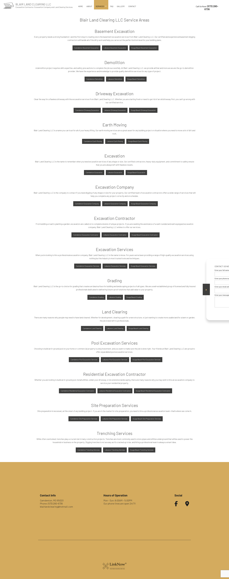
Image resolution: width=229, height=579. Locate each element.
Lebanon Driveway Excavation (115, 110)
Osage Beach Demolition (136, 79)
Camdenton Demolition (94, 79)
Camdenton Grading (96, 297)
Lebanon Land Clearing (115, 328)
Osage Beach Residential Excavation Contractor (153, 391)
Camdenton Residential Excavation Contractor (77, 391)
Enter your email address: (186, 287)
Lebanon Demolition (115, 79)
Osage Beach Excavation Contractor (145, 235)
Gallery (121, 6)
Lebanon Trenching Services (115, 450)
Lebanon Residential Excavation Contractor (115, 391)
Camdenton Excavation (94, 172)
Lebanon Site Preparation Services (115, 419)
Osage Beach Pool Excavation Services (147, 360)
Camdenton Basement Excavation (86, 48)
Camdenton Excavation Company (87, 204)
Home (80, 6)
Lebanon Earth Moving (115, 141)
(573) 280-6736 (55, 503)
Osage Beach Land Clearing (138, 328)
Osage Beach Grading (134, 297)
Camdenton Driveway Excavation (87, 110)
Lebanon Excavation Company (115, 204)
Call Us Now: (207, 8)
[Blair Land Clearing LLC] (9, 5)
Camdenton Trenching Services (89, 450)
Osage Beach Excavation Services (143, 266)
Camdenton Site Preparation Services (83, 419)
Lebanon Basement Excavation (115, 48)
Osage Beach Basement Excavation (144, 48)
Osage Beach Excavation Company (143, 204)
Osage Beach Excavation (136, 172)
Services (100, 6)
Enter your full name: (184, 270)
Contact (132, 6)
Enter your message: (184, 295)
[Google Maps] (187, 505)
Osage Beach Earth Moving (137, 141)
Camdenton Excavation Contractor (85, 235)
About (89, 6)
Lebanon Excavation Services (115, 266)
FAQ (111, 6)
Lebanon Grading (115, 297)
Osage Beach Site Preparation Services (147, 419)
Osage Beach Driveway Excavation (143, 110)
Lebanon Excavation (115, 172)
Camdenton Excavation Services (87, 266)
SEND (212, 311)
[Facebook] (176, 505)
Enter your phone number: (186, 278)
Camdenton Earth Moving (93, 141)
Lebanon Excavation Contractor (114, 235)
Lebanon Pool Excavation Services (115, 360)
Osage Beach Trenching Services (142, 450)
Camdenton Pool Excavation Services (84, 360)
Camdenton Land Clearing (92, 328)
